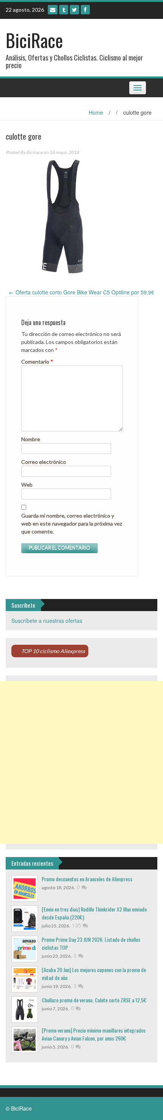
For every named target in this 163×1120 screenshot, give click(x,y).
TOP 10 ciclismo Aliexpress (53, 651)
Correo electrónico (43, 462)
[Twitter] (74, 9)
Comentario (37, 361)
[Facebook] (85, 9)
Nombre (30, 439)
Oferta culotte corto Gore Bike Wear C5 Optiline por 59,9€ (81, 292)
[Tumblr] (63, 9)
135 (77, 925)
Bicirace (34, 152)
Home (96, 112)
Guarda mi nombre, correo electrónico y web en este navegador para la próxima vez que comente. (71, 523)
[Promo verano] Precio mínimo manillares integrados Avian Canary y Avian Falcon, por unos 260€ (94, 1034)
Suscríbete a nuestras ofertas (46, 620)
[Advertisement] (81, 762)
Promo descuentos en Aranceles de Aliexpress (87, 879)
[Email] (53, 9)
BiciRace (34, 39)
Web (27, 484)
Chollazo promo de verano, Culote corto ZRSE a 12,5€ (94, 1000)
